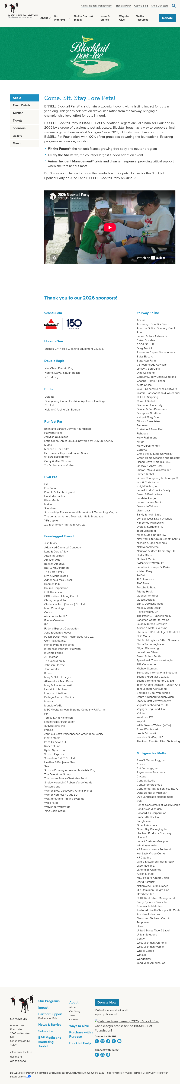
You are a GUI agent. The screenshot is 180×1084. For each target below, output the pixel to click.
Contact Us (18, 1018)
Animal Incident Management (96, 6)
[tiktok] (108, 1041)
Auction (18, 113)
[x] (114, 1041)
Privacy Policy (155, 1072)
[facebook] (97, 1041)
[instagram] (102, 1041)
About (44, 18)
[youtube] (119, 1041)
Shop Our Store (159, 6)
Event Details (21, 105)
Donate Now (106, 1002)
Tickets (17, 120)
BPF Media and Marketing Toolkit (49, 1042)
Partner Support (50, 1014)
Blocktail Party (123, 6)
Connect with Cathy (106, 1050)
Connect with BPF (105, 1036)
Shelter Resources (142, 17)
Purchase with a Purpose (81, 1034)
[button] (49, 17)
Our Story (74, 1011)
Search (174, 6)
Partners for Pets (47, 1018)
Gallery (17, 136)
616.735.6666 (18, 1061)
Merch (17, 143)
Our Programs (59, 17)
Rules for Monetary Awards (119, 1072)
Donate (167, 18)
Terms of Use (140, 1072)
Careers (73, 1019)
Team (72, 1015)
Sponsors (19, 128)
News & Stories (105, 17)
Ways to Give (124, 17)
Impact (43, 1007)
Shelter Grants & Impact (83, 17)
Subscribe (45, 1031)
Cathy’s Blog (141, 6)
